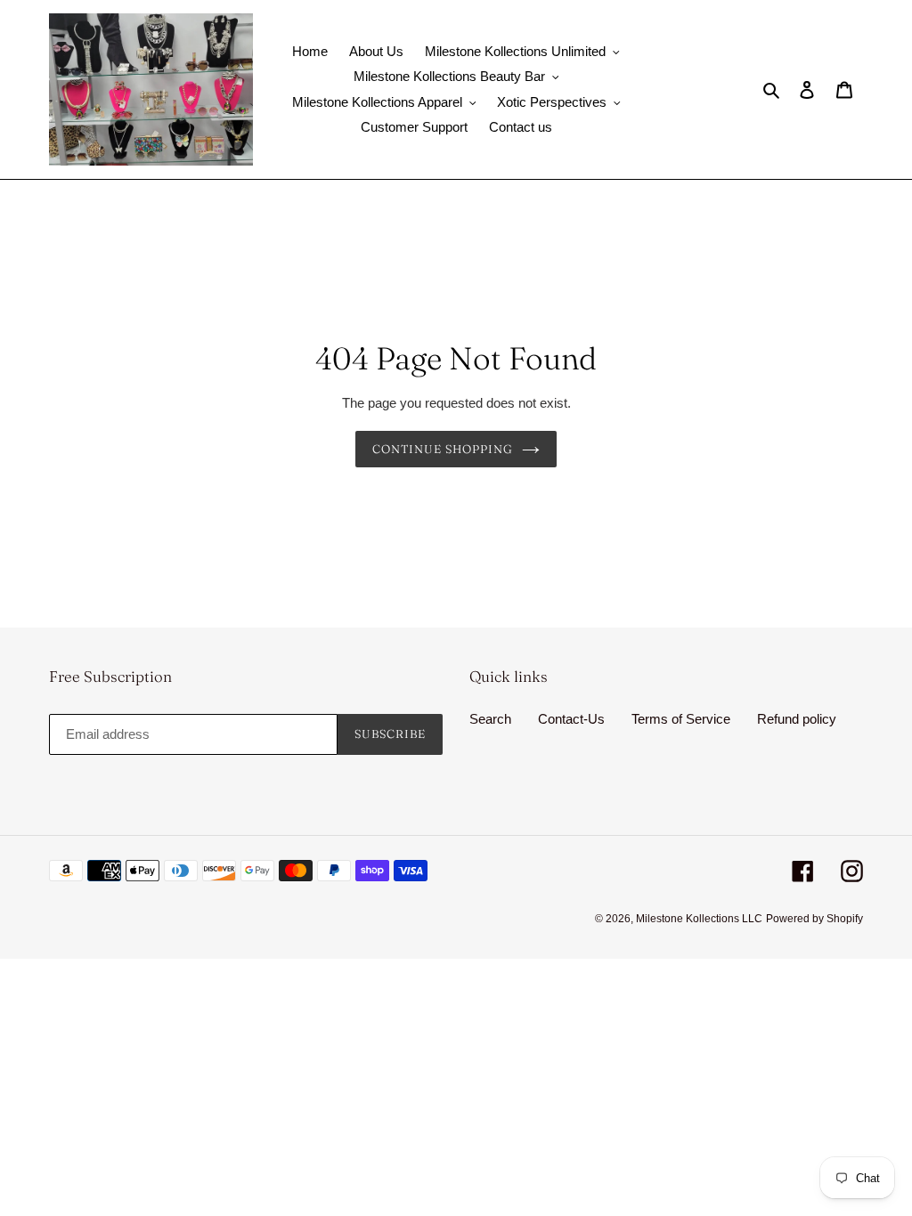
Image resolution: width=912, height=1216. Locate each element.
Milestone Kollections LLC (699, 918)
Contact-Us (571, 718)
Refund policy (796, 718)
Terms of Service (680, 718)
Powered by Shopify (814, 918)
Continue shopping (443, 449)
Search (490, 718)
